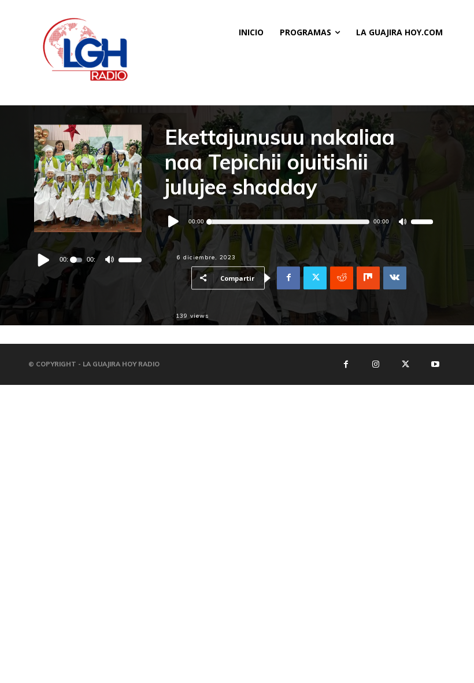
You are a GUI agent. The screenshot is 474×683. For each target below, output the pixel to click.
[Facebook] (288, 277)
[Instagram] (375, 364)
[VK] (394, 277)
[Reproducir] (44, 260)
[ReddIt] (341, 277)
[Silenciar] (109, 260)
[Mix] (368, 277)
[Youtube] (434, 364)
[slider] (130, 260)
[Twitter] (315, 277)
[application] (88, 259)
